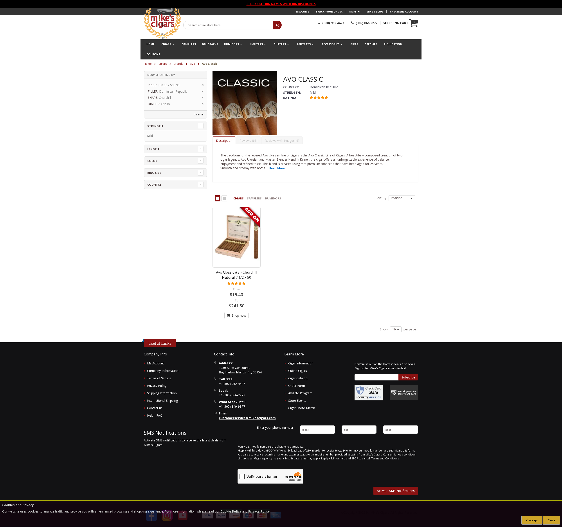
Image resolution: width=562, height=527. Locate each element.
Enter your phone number (275, 427)
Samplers (254, 198)
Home (148, 64)
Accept (533, 520)
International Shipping (162, 400)
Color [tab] (152, 161)
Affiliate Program (300, 393)
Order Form (296, 386)
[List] (224, 198)
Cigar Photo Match (301, 408)
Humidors (273, 198)
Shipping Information (162, 393)
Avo (193, 64)
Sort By (381, 198)
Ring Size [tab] (154, 173)
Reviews (248, 140)
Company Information (162, 371)
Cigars (163, 64)
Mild (150, 136)
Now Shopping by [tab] (161, 75)
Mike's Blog (374, 11)
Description (224, 140)
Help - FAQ (154, 415)
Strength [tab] (155, 126)
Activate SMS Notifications (396, 491)
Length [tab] (153, 149)
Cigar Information (300, 363)
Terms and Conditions (385, 458)
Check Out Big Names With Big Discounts (281, 4)
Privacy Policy (156, 386)
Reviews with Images (281, 140)
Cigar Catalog (297, 378)
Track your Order (329, 11)
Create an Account (404, 11)
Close (551, 520)
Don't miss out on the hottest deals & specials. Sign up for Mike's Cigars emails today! (385, 366)
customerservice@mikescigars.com (247, 418)
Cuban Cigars (297, 371)
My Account (155, 363)
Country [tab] (154, 184)
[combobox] (228, 25)
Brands (179, 64)
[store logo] (162, 23)
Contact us (154, 408)
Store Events (297, 400)
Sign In (354, 11)
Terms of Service (159, 378)
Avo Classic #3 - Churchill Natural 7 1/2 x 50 (236, 275)
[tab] (224, 140)
